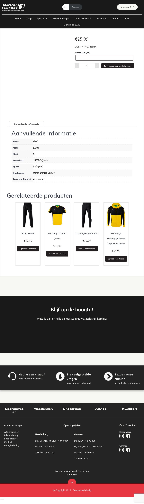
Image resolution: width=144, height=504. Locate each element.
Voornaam (13, 332)
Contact (116, 18)
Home (18, 18)
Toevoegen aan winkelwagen (117, 66)
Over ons (101, 18)
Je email (56, 332)
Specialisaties (82, 18)
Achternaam (35, 332)
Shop (29, 18)
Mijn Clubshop (60, 18)
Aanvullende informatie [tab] (26, 124)
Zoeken (75, 7)
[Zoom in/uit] (0, 499)
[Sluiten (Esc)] (3, 499)
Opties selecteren (28, 248)
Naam (82, 52)
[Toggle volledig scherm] (1, 499)
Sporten (41, 18)
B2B (127, 18)
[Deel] (2, 499)
